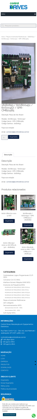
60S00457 (13, 146)
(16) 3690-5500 (8, 339)
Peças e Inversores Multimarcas (16, 36)
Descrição (8, 155)
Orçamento (14, 137)
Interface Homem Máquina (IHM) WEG (16, 282)
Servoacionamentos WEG (12, 305)
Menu (3, 14)
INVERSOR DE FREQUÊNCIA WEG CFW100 (17, 287)
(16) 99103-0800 (8, 342)
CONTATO (4, 370)
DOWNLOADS (6, 367)
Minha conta (5, 386)
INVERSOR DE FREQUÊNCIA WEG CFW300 (17, 292)
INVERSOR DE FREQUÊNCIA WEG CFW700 (17, 297)
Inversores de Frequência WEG (14, 285)
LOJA (3, 358)
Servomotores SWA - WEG (12, 310)
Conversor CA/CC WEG (11, 280)
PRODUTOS (5, 364)
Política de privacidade (9, 389)
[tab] (8, 155)
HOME (3, 356)
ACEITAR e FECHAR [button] (9, 414)
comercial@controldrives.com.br (17, 132)
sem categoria (8, 303)
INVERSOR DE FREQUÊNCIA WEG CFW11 (17, 290)
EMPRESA (4, 361)
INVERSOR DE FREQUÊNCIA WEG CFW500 (17, 295)
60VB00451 (21, 146)
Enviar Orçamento (7, 383)
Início (3, 36)
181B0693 (5, 146)
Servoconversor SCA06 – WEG (13, 307)
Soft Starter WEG (9, 313)
